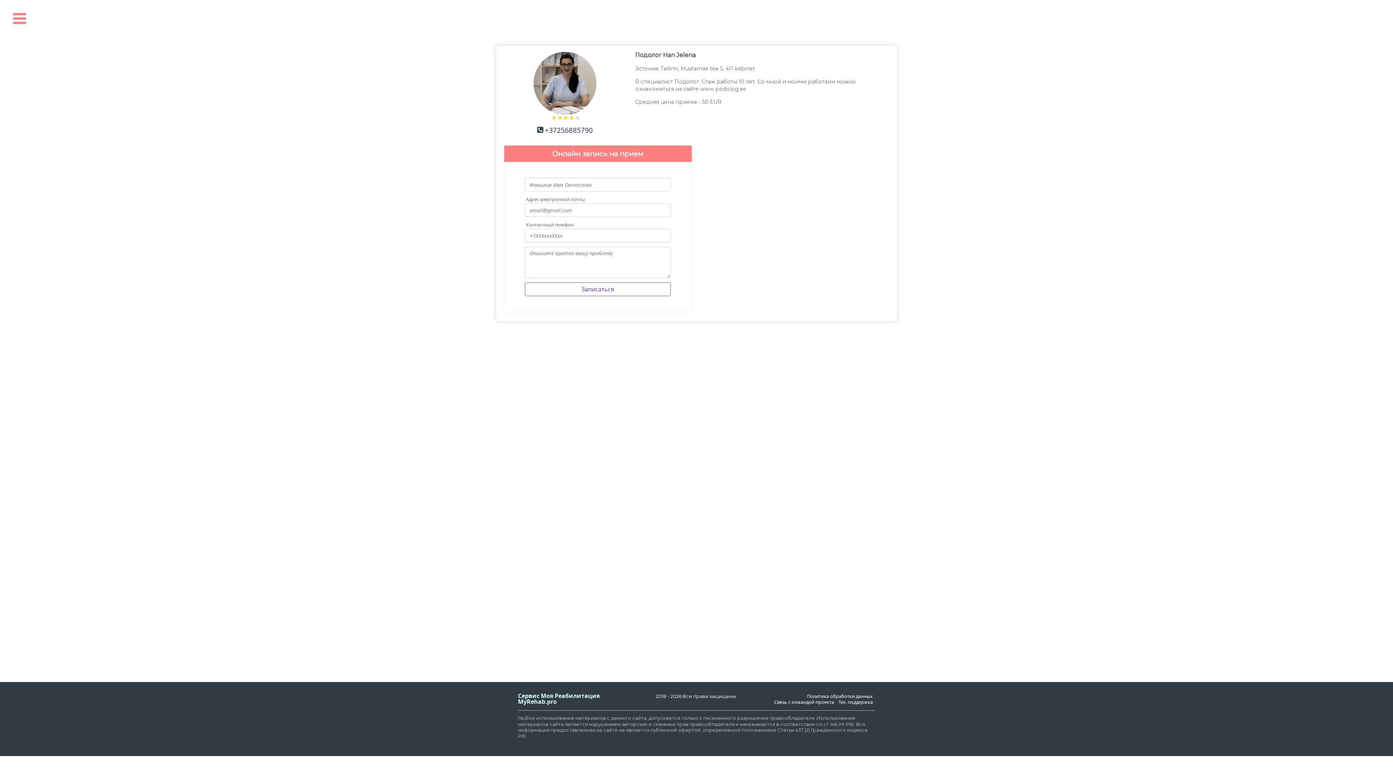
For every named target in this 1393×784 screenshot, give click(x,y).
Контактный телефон (550, 224)
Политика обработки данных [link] (840, 696)
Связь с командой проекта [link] (804, 702)
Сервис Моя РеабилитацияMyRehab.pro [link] (559, 699)
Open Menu (19, 18)
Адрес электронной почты (555, 199)
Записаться (598, 289)
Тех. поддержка (855, 702)
